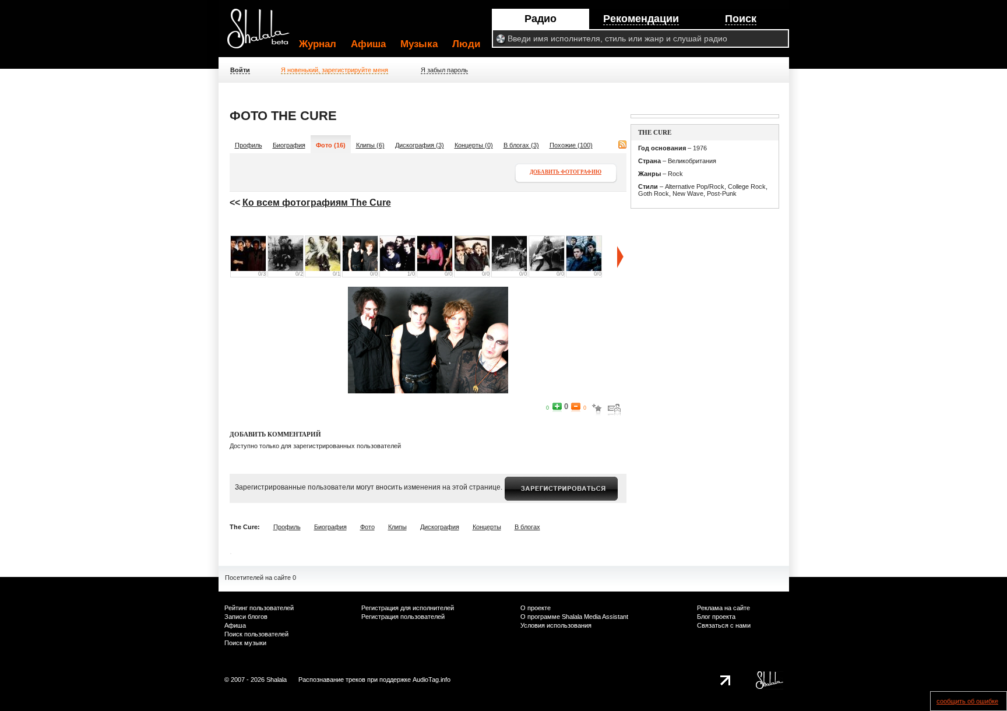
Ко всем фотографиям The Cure (316, 202)
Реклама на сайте (723, 607)
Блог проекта (716, 616)
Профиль (248, 145)
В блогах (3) (521, 145)
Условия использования (555, 625)
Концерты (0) (474, 145)
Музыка (419, 44)
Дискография (439, 526)
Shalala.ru (263, 33)
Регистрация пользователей (403, 616)
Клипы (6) (370, 145)
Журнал (317, 44)
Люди (466, 44)
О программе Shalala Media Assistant (574, 616)
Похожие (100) (571, 145)
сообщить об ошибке (967, 701)
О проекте (535, 607)
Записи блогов (245, 616)
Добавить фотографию (565, 172)
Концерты (487, 526)
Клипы (397, 526)
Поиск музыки (245, 642)
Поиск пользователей (256, 634)
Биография (289, 145)
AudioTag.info (431, 679)
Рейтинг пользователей (259, 607)
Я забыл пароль (444, 69)
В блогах (527, 526)
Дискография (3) (419, 145)
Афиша (368, 44)
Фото (367, 526)
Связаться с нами (724, 625)
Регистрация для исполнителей (407, 607)
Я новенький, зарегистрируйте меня (334, 69)
